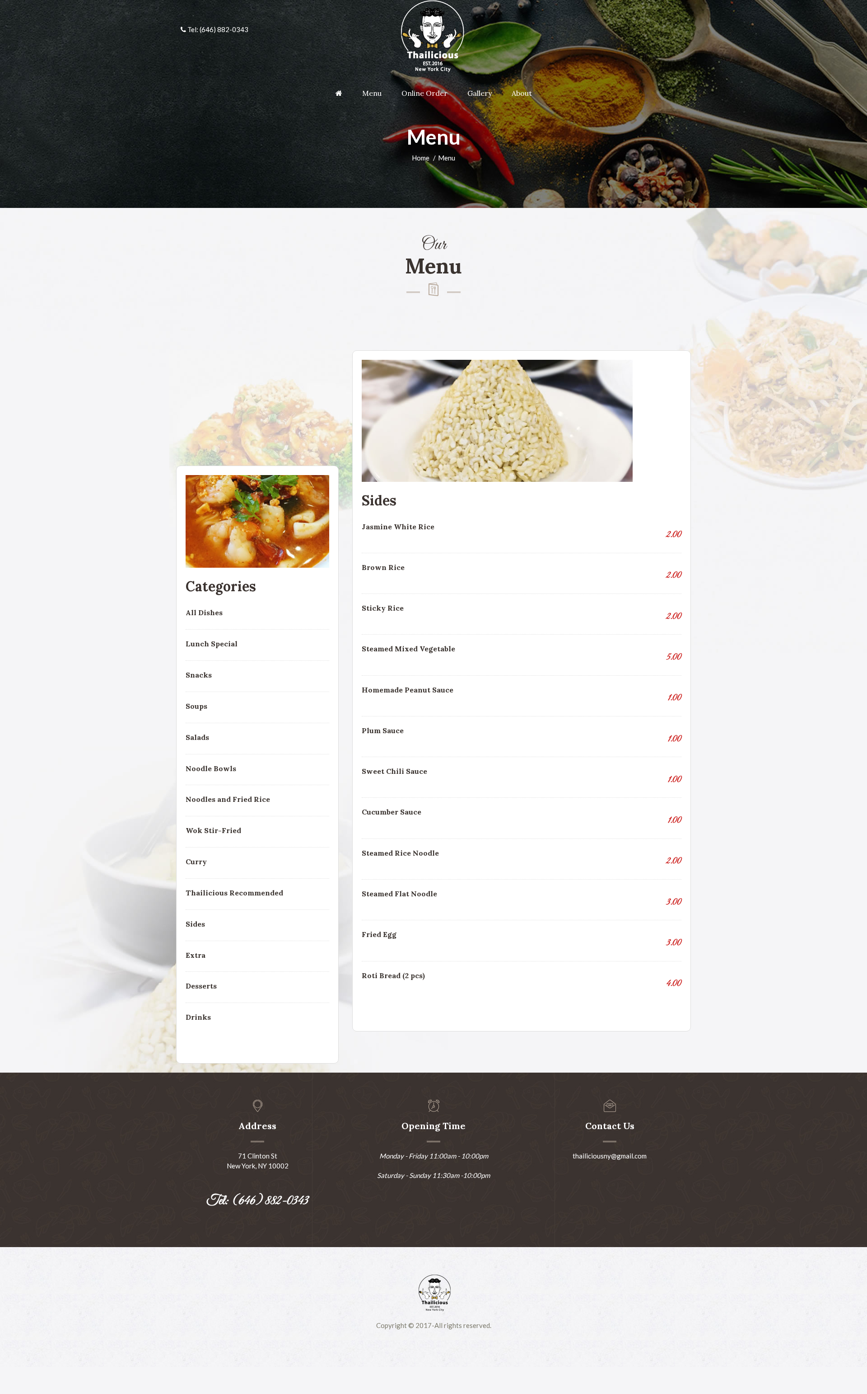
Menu (372, 93)
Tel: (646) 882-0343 (217, 29)
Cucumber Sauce (391, 811)
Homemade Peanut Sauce (407, 689)
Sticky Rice (383, 607)
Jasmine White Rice (398, 526)
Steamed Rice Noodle (400, 852)
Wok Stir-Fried (213, 830)
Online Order (424, 93)
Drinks (198, 1017)
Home (420, 158)
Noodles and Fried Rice (228, 799)
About (522, 93)
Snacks (199, 674)
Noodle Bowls (211, 768)
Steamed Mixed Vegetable (408, 648)
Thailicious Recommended (234, 892)
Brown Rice (383, 567)
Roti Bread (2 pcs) (393, 975)
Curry (196, 861)
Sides (195, 923)
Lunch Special (212, 643)
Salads (197, 737)
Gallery (479, 93)
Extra (195, 955)
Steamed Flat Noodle (399, 893)
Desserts (201, 985)
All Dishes (204, 612)
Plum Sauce (383, 730)
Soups (196, 706)
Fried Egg (379, 934)
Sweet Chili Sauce (394, 771)
